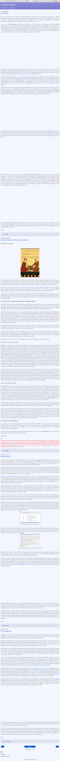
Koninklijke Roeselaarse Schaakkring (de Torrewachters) (33, 669)
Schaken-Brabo (8, 4)
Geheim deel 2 (6, 456)
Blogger (35, 759)
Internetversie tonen (30, 749)
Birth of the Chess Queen (10, 281)
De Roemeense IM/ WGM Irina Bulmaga (10, 476)
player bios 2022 (18, 464)
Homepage (30, 746)
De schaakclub (6, 631)
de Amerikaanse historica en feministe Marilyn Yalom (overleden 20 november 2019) (29, 287)
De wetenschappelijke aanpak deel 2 (23, 564)
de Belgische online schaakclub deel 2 (41, 665)
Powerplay (4, 13)
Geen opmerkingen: (6, 741)
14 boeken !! (27, 74)
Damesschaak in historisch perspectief (14, 240)
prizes (16, 463)
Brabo (4, 754)
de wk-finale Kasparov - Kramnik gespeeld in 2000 (30, 77)
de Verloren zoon (25, 683)
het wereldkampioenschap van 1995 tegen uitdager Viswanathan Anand (30, 28)
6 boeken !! (38, 74)
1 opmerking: (5, 234)
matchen (19, 508)
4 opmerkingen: (5, 450)
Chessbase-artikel (41, 476)
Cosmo (30, 503)
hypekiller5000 (6, 756)
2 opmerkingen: (5, 625)
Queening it (13, 445)
